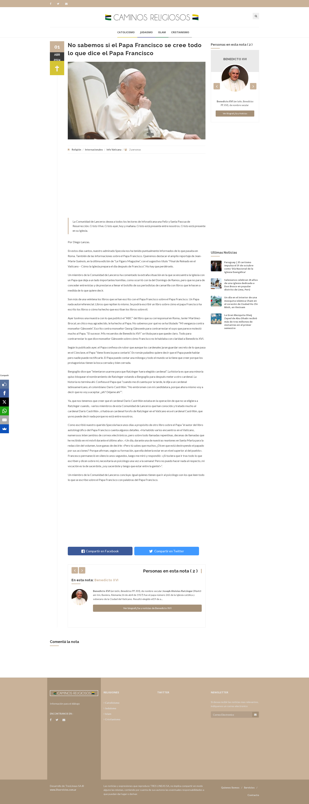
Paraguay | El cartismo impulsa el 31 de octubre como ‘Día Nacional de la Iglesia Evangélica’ (238, 267)
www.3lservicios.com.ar (63, 789)
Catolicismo (126, 32)
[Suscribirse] (255, 714)
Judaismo (146, 32)
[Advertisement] (136, 187)
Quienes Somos (230, 787)
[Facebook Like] (4, 384)
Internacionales (94, 149)
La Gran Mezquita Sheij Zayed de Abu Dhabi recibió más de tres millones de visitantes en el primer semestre (240, 321)
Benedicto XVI (106, 580)
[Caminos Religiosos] (154, 17)
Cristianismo (180, 32)
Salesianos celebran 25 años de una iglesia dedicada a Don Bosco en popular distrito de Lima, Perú (241, 284)
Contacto (253, 795)
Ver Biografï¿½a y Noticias (235, 113)
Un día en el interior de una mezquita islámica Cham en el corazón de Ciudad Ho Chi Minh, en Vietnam (241, 302)
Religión (76, 149)
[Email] (4, 419)
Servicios (249, 787)
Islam (162, 32)
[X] (4, 402)
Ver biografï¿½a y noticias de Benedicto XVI (147, 608)
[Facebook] (52, 3)
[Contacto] (66, 3)
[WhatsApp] (4, 410)
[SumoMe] (4, 428)
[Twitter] (60, 3)
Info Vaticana (114, 149)
